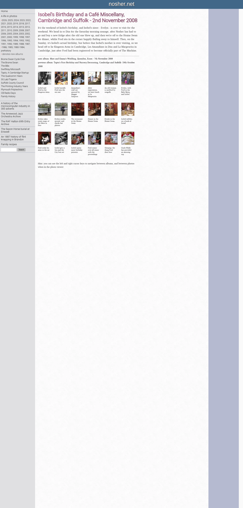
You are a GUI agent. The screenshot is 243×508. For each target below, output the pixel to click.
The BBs (5, 65)
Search (21, 150)
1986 (4, 47)
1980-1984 (19, 47)
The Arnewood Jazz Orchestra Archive (12, 115)
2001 (3, 37)
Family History (8, 96)
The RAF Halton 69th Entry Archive (15, 123)
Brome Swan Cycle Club (13, 59)
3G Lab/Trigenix (9, 79)
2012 (27, 27)
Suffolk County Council (12, 82)
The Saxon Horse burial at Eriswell (15, 130)
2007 (27, 30)
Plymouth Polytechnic (12, 89)
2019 (15, 23)
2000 (9, 37)
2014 (15, 27)
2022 (28, 20)
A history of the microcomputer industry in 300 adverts (15, 106)
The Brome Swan (9, 62)
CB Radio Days (8, 93)
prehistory (6, 50)
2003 (21, 33)
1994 (15, 40)
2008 (21, 30)
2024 (16, 20)
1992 (27, 40)
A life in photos (9, 16)
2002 (27, 33)
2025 (10, 20)
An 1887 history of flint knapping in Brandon (13, 138)
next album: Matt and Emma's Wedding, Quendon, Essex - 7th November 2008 (75, 58)
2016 (3, 27)
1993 (21, 40)
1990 (9, 44)
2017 (27, 23)
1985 (10, 47)
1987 (27, 44)
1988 (21, 44)
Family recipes (9, 144)
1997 (27, 37)
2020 (9, 23)
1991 (3, 44)
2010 (9, 30)
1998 (21, 37)
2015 (9, 27)
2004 (15, 33)
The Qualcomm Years (11, 76)
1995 (9, 40)
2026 (4, 20)
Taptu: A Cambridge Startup (15, 72)
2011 (3, 30)
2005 (9, 33)
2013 (21, 27)
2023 (22, 20)
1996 (3, 40)
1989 (15, 44)
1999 (15, 37)
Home (4, 11)
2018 (21, 23)
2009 (15, 30)
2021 (3, 23)
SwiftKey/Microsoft (10, 69)
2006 (3, 33)
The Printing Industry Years (14, 86)
